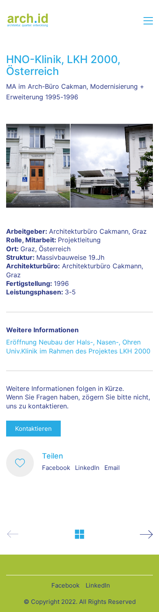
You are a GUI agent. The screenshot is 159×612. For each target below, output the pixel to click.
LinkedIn (87, 468)
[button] (148, 20)
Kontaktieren (33, 428)
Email (112, 468)
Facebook (56, 468)
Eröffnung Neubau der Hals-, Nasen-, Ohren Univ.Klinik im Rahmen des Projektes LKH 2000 (78, 346)
